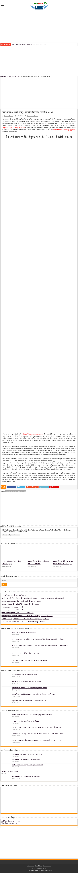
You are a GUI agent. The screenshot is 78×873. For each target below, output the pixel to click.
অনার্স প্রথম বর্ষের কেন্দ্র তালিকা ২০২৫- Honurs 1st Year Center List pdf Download (37, 639)
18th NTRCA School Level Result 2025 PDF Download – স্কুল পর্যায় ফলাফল (36, 727)
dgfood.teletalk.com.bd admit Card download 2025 (29, 701)
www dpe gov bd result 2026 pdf (22, 44)
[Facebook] (34, 868)
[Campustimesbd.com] (39, 6)
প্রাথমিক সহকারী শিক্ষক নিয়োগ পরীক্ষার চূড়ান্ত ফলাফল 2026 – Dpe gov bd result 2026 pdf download (33, 598)
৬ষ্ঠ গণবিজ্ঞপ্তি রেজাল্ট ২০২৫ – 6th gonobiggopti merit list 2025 (32, 715)
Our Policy (38, 866)
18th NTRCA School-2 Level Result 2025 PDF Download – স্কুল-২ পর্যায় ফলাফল (37, 740)
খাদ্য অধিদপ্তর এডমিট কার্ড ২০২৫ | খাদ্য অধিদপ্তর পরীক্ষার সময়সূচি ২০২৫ (33, 694)
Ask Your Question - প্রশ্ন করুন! (11, 821)
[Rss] (32, 868)
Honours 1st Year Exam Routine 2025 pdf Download (29, 660)
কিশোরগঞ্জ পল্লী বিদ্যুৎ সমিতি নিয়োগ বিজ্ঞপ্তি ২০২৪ (16, 491)
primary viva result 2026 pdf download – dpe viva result (20, 604)
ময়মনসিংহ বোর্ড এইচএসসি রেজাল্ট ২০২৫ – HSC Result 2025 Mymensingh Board (27, 616)
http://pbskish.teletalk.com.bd (33, 434)
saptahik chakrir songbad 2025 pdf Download (27, 765)
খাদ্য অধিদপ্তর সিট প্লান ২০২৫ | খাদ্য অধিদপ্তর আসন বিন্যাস (29, 688)
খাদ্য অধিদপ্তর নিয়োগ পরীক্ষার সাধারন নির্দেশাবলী (26, 681)
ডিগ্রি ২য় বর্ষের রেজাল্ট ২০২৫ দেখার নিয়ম (24, 632)
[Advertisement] (39, 25)
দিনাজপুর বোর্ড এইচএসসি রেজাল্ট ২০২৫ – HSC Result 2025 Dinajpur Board (25, 619)
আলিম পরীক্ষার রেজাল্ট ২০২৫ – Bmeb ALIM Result (17, 613)
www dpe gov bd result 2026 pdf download (16, 610)
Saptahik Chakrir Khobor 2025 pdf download (27, 754)
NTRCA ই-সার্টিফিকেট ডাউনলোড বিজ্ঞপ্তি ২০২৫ (26, 721)
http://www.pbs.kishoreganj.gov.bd (13, 127)
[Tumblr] (43, 868)
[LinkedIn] (40, 868)
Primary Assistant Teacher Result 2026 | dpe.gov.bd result (21, 601)
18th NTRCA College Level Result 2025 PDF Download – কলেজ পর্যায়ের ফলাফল (38, 734)
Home (4, 76)
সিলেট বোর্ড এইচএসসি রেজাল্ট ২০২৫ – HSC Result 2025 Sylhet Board (23, 622)
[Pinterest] (38, 868)
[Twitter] (36, 868)
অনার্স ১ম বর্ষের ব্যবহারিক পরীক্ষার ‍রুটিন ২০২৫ (26, 653)
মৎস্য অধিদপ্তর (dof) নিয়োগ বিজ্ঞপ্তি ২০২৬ (14, 595)
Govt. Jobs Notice (14, 76)
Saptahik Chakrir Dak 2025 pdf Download (26, 759)
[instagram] (45, 868)
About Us (30, 866)
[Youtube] (42, 868)
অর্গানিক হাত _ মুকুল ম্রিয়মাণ (10, 771)
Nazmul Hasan (8, 116)
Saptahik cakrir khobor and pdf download (26, 776)
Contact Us (47, 866)
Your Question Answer (9, 823)
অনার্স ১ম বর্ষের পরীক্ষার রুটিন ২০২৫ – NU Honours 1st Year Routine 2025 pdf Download (40, 646)
